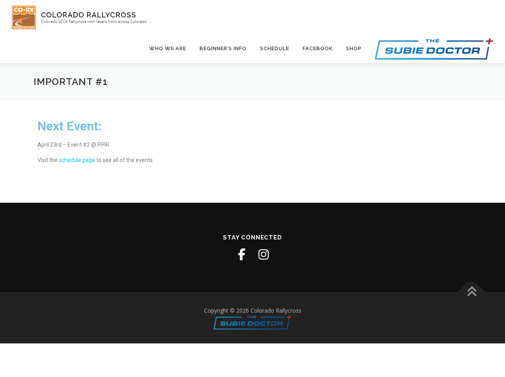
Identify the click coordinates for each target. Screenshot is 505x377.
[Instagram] (263, 254)
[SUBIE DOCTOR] (430, 48)
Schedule (274, 48)
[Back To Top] (472, 292)
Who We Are (167, 48)
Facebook (318, 48)
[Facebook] (241, 254)
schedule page (77, 160)
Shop (353, 48)
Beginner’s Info (223, 48)
